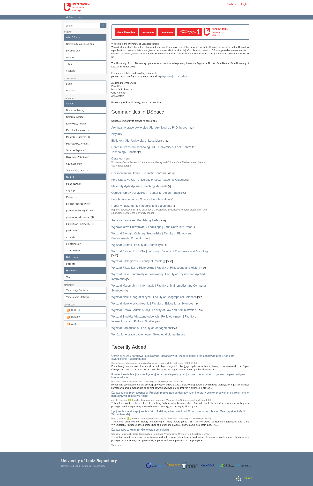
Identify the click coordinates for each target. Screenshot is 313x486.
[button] (231, 4)
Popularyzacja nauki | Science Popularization (140, 199)
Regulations (167, 31)
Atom (74, 323)
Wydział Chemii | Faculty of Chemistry (136, 244)
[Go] (103, 25)
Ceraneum (118, 158)
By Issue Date (73, 50)
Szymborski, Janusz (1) (78, 170)
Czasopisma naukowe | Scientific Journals (138, 173)
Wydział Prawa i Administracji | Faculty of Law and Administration (153, 310)
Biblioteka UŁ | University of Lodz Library (137, 140)
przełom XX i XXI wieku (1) (80, 223)
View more (116, 445)
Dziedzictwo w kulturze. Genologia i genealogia (140, 429)
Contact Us (67, 465)
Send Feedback (83, 465)
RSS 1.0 (75, 310)
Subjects (70, 70)
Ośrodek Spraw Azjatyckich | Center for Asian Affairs (145, 192)
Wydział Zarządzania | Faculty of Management (141, 328)
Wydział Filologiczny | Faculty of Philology (138, 261)
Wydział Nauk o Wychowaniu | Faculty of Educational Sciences (152, 303)
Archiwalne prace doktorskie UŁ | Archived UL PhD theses (149, 127)
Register (70, 90)
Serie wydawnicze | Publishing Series (135, 220)
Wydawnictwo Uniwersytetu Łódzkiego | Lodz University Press (151, 227)
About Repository (126, 31)
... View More (73, 250)
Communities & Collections (80, 43)
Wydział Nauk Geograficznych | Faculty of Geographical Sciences (154, 297)
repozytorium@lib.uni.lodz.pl (172, 76)
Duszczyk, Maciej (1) (77, 110)
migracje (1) (72, 190)
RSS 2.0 (75, 316)
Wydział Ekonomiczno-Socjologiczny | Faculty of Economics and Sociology (160, 251)
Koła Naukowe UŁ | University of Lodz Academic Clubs (147, 179)
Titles (69, 63)
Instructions (148, 31)
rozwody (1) (72, 237)
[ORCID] (129, 399)
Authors (70, 57)
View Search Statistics (77, 296)
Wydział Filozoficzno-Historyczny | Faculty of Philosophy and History (155, 267)
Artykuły (116, 134)
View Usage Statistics (77, 290)
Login (69, 83)
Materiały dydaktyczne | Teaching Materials (139, 186)
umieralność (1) (74, 243)
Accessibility (99, 465)
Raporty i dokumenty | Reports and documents (141, 205)
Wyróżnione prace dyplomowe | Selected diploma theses (148, 334)
